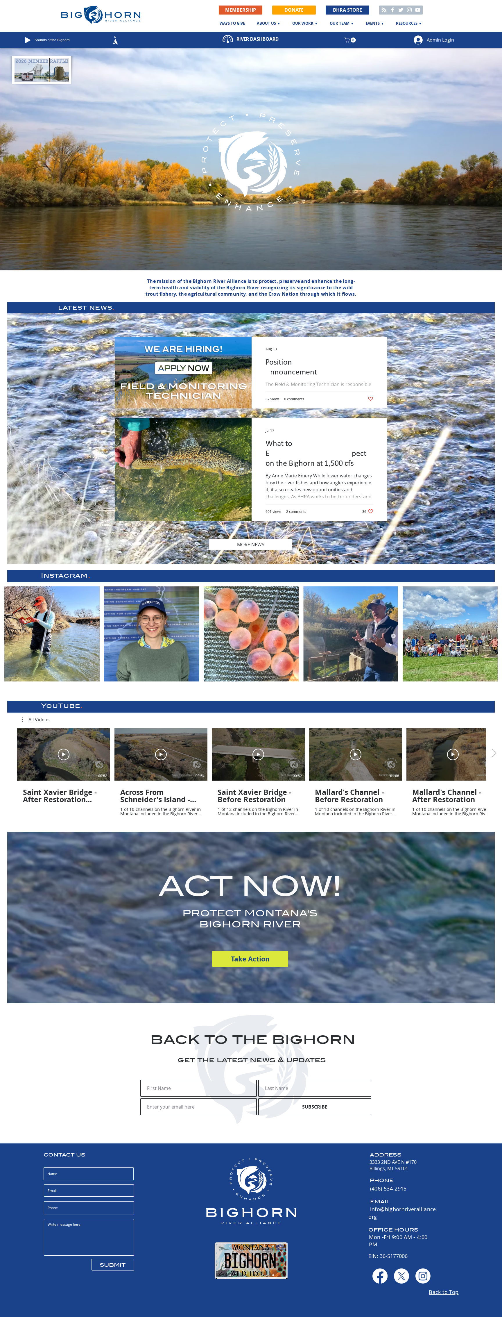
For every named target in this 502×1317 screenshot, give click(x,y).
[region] (127, 40)
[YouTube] (418, 10)
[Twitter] (401, 10)
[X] (401, 1276)
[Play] (28, 40)
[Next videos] (494, 753)
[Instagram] (409, 10)
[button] (294, 10)
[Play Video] (63, 754)
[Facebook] (392, 10)
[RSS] (384, 10)
